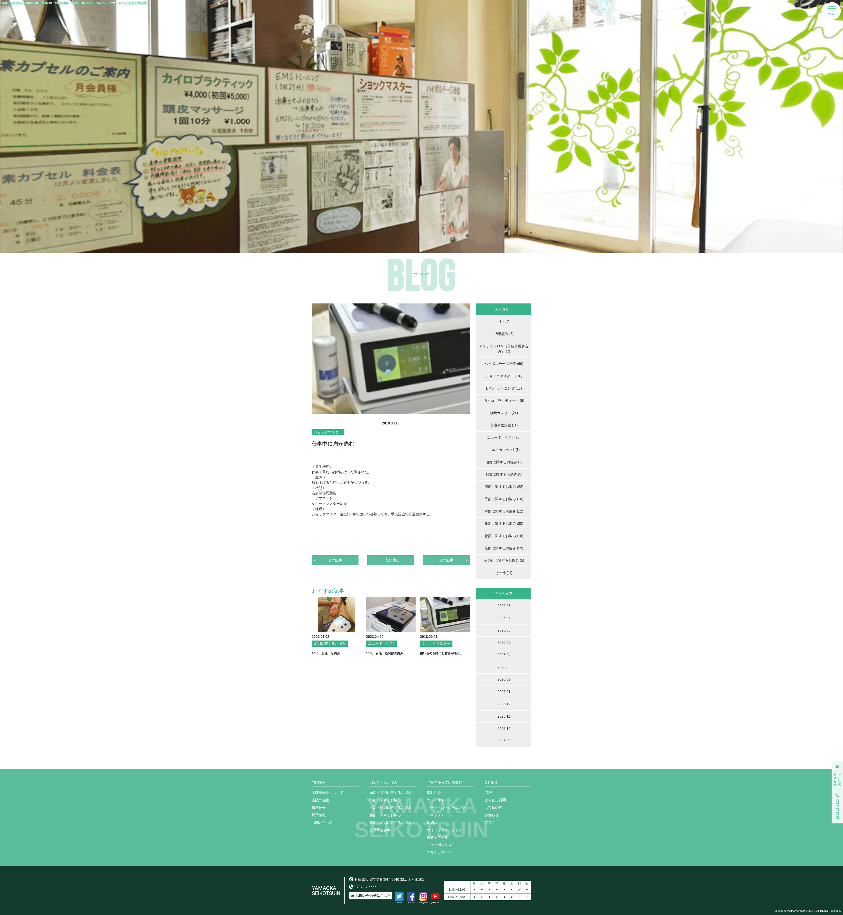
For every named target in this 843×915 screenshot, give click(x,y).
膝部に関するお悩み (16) (504, 536)
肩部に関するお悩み (385, 800)
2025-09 (503, 741)
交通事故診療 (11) (504, 425)
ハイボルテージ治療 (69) (504, 364)
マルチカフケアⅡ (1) (504, 450)
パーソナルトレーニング (446, 807)
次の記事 (446, 560)
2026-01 (503, 692)
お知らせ (492, 815)
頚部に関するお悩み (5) (504, 474)
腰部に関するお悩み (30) (504, 523)
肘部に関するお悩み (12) (504, 511)
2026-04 (503, 655)
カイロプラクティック (444, 830)
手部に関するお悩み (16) (504, 499)
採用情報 (319, 815)
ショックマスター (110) (504, 376)
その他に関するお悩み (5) (504, 560)
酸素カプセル (437, 837)
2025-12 (503, 704)
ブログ (490, 822)
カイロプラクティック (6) (504, 400)
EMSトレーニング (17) (504, 388)
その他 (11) (503, 573)
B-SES (432, 822)
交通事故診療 (380, 830)
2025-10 (503, 729)
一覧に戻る (391, 560)
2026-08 (503, 606)
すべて (504, 321)
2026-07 (503, 618)
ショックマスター (441, 815)
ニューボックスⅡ (440, 845)
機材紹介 (319, 807)
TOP (488, 792)
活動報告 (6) (503, 334)
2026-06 (503, 630)
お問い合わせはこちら (373, 895)
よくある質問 (495, 800)
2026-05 (503, 642)
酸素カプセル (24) (504, 413)
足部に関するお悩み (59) (504, 548)
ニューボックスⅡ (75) (504, 437)
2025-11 (503, 716)
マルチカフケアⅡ (440, 852)
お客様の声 (493, 807)
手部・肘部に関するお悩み (390, 807)
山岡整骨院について (327, 792)
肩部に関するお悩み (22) (504, 487)
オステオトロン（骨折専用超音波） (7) (503, 348)
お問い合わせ (322, 822)
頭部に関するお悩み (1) (504, 462)
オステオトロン (439, 800)
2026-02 (503, 679)
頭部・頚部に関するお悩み (390, 792)
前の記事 (335, 560)
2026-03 (503, 667)
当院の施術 (320, 800)
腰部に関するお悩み (385, 815)
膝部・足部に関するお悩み (390, 822)
